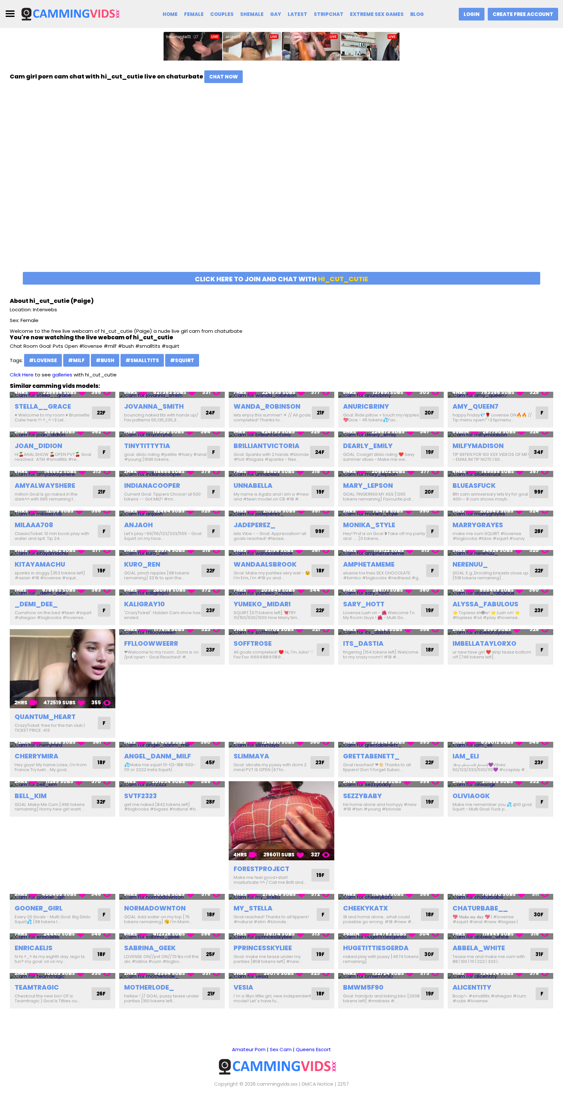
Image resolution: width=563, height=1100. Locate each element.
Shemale (252, 14)
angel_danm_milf (157, 756)
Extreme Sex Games (377, 14)
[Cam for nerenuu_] (500, 553)
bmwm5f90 (363, 987)
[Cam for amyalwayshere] (62, 474)
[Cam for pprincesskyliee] (281, 936)
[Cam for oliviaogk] (500, 784)
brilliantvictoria (266, 445)
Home (170, 14)
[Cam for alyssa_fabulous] (500, 592)
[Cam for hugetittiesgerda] (391, 936)
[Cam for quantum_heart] (62, 668)
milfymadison (478, 445)
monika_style (369, 524)
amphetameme (369, 564)
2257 (343, 1083)
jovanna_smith (154, 406)
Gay (275, 14)
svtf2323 (140, 795)
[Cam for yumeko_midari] (281, 592)
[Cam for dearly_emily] (391, 434)
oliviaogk (471, 795)
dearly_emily (368, 445)
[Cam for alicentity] (500, 976)
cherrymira (36, 756)
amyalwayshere (45, 485)
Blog (417, 14)
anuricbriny (366, 406)
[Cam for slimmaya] (281, 745)
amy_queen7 (475, 406)
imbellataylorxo (484, 643)
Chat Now (223, 76)
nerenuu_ (470, 564)
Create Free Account (523, 14)
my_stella (253, 908)
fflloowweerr (151, 643)
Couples (222, 14)
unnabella (253, 485)
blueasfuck (474, 485)
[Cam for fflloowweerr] (172, 632)
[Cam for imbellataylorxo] (500, 632)
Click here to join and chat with (281, 279)
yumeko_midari (262, 604)
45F (210, 762)
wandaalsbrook (265, 564)
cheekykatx (365, 908)
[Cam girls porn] (74, 13)
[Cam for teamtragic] (62, 976)
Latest (297, 14)
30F (538, 914)
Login (472, 14)
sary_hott (363, 604)
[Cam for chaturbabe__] (500, 897)
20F (429, 412)
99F (538, 491)
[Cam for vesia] (281, 976)
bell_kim (31, 795)
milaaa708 (34, 524)
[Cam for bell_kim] (62, 784)
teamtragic (37, 987)
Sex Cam (281, 1049)
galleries (62, 374)
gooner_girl (39, 908)
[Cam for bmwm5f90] (391, 976)
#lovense (43, 360)
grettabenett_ (371, 756)
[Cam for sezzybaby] (391, 784)
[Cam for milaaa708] (62, 514)
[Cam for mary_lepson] (391, 474)
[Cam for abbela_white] (500, 936)
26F (101, 993)
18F (320, 570)
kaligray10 (144, 604)
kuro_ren (142, 564)
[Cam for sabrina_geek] (172, 936)
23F (210, 610)
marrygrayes (478, 524)
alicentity (472, 987)
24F (210, 412)
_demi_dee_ (36, 604)
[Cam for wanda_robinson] (281, 395)
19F (430, 452)
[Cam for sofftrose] (281, 632)
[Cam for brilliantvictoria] (281, 434)
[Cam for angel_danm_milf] (172, 745)
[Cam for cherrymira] (62, 745)
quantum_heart (45, 716)
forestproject (261, 868)
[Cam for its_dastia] (391, 632)
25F (210, 954)
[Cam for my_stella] (281, 897)
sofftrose (253, 643)
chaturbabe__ (480, 908)
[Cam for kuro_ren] (172, 553)
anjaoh (138, 524)
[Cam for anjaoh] (172, 514)
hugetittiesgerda (376, 947)
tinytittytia (147, 445)
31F (539, 954)
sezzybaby (362, 795)
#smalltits (142, 360)
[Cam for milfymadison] (500, 434)
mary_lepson (368, 485)
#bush (105, 360)
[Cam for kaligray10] (172, 592)
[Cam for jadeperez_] (281, 514)
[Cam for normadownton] (172, 897)
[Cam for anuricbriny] (391, 395)
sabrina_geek (150, 947)
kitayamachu (40, 564)
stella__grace (43, 406)
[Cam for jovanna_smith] (172, 395)
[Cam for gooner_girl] (62, 897)
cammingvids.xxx (277, 1083)
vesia (243, 987)
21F (321, 412)
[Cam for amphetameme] (391, 553)
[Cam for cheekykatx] (391, 897)
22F (101, 412)
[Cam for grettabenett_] (391, 745)
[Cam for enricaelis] (62, 936)
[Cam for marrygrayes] (500, 514)
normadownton (155, 908)
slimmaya (251, 756)
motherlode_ (149, 987)
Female (194, 14)
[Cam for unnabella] (281, 474)
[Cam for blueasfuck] (500, 474)
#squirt (182, 360)
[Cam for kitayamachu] (62, 553)
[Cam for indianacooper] (172, 474)
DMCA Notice (317, 1083)
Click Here (22, 374)
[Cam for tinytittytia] (172, 434)
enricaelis (33, 947)
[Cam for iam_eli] (500, 745)
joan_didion (38, 445)
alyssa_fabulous (485, 604)
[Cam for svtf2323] (172, 784)
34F (538, 452)
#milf (76, 360)
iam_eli (466, 756)
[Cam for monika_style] (391, 514)
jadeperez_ (254, 524)
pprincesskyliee (263, 947)
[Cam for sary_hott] (391, 592)
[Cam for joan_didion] (62, 434)
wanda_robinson (267, 406)
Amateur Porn (249, 1049)
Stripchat (328, 14)
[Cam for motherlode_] (172, 976)
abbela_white (479, 947)
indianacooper (152, 485)
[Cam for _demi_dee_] (62, 592)
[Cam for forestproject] (281, 820)
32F (101, 801)
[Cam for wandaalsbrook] (281, 553)
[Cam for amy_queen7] (500, 395)
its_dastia (363, 643)
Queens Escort (313, 1049)
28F (538, 531)
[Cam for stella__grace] (62, 395)
